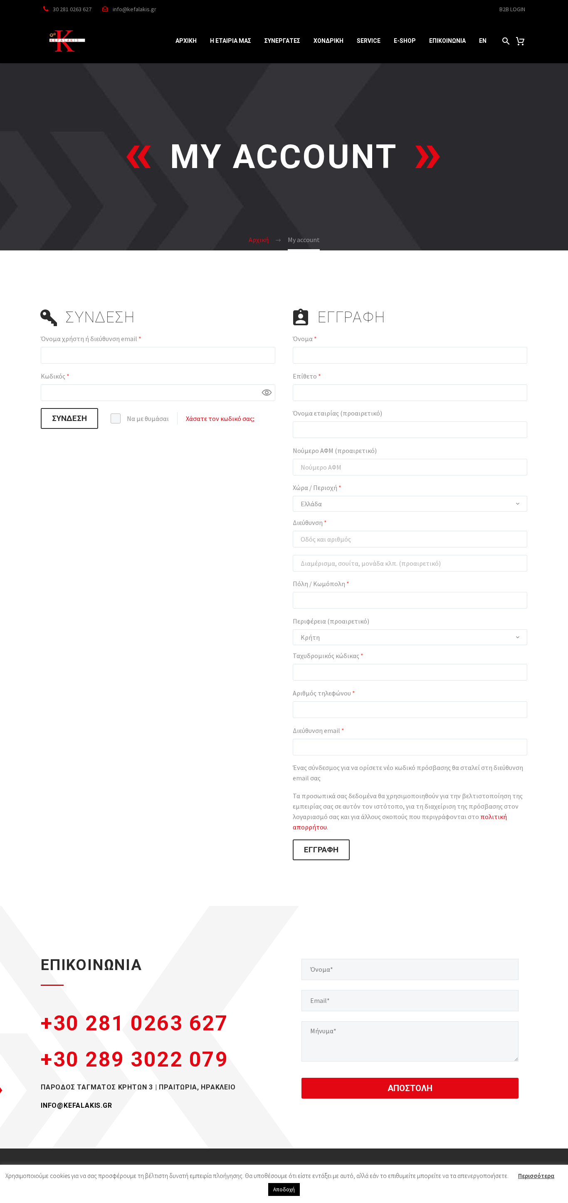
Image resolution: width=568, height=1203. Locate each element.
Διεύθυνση (310, 522)
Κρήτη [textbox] (310, 637)
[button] (506, 41)
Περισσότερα (536, 1176)
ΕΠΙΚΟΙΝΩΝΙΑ (447, 40)
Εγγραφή (321, 849)
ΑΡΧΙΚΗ (186, 40)
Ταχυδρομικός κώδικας (328, 655)
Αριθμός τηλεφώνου (324, 693)
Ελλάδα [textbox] (311, 504)
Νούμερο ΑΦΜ (335, 450)
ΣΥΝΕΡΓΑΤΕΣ (282, 40)
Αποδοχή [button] (284, 1189)
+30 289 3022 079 (134, 1059)
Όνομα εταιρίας (337, 413)
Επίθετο (307, 376)
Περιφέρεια (331, 621)
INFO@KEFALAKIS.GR (76, 1105)
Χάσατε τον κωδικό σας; (220, 418)
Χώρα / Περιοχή (317, 487)
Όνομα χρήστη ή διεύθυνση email (107, 338)
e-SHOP (405, 40)
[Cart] (520, 41)
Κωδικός (71, 375)
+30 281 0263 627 (134, 1023)
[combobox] (410, 504)
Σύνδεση (69, 418)
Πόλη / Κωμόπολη (321, 583)
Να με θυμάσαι (148, 418)
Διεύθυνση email (334, 730)
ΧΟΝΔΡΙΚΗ (328, 40)
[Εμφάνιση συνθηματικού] (267, 392)
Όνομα (305, 338)
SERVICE (368, 40)
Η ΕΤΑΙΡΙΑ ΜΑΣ (230, 40)
